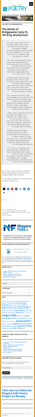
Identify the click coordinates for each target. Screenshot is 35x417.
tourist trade (10, 328)
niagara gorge (20, 315)
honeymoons (10, 310)
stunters (9, 326)
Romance (23, 324)
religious (16, 324)
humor (16, 311)
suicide (14, 326)
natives (13, 312)
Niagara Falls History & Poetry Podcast (13, 345)
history (4, 310)
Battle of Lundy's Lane (13, 210)
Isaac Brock (28, 310)
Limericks (6, 343)
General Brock (19, 308)
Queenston (4, 324)
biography (5, 305)
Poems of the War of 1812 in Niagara (12, 351)
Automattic (5, 415)
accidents (4, 301)
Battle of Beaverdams (12, 301)
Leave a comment (7, 215)
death (21, 307)
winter (23, 328)
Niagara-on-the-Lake (26, 312)
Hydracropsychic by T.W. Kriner (12, 274)
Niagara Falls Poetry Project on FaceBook (17, 378)
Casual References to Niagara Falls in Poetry (15, 342)
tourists (4, 328)
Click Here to (17, 393)
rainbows (9, 324)
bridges (11, 305)
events (14, 308)
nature (18, 313)
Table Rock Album (24, 326)
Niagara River (11, 318)
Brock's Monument (17, 305)
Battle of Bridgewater (12, 212)
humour (22, 311)
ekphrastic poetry (7, 308)
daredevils (15, 307)
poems (19, 320)
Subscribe (6, 372)
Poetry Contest (7, 352)
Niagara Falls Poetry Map (10, 346)
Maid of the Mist (6, 312)
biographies (23, 303)
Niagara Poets (7, 348)
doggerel (27, 307)
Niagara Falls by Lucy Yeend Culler (12, 275)
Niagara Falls (9, 315)
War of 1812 (23, 210)
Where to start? (7, 272)
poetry (28, 320)
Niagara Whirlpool (21, 318)
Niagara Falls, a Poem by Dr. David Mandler (14, 271)
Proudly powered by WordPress (10, 413)
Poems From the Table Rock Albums (13, 349)
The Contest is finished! (9, 277)
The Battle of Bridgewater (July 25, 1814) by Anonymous (15, 32)
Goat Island (26, 308)
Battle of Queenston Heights (10, 303)
